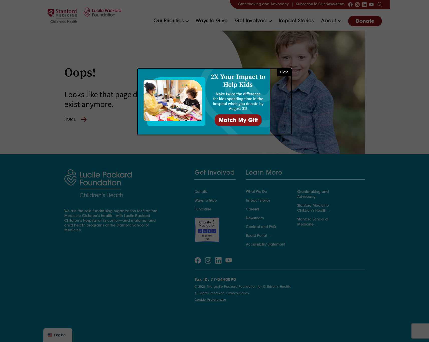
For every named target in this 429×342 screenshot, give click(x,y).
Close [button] (284, 72)
